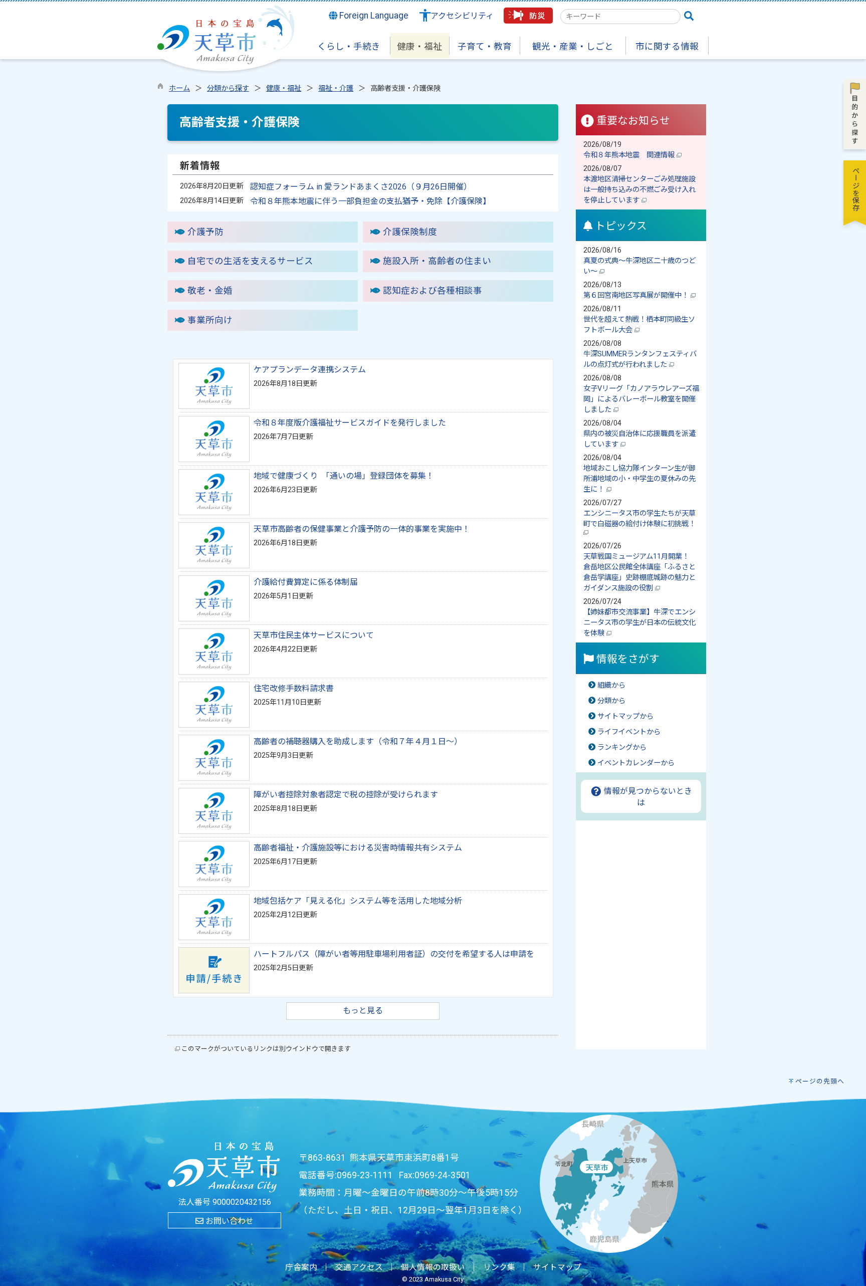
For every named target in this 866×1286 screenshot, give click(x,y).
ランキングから (621, 747)
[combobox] (620, 17)
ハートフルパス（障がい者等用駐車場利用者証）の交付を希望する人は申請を (394, 954)
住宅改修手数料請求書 (294, 688)
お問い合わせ (228, 1221)
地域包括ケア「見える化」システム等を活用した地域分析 (358, 901)
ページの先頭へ (819, 1081)
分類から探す (228, 88)
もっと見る (363, 1010)
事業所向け (210, 320)
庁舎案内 (301, 1267)
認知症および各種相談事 (432, 291)
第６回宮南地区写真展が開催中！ (637, 295)
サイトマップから (625, 716)
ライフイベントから (629, 732)
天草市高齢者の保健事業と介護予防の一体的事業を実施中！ (362, 529)
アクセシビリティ (462, 16)
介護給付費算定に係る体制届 (306, 582)
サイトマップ (557, 1267)
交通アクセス (359, 1267)
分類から (611, 701)
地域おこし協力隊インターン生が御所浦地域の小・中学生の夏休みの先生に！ (639, 479)
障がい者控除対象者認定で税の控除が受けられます (346, 794)
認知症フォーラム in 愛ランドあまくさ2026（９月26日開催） (361, 186)
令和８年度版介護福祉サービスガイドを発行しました (350, 422)
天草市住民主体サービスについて (314, 635)
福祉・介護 (335, 88)
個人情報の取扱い (433, 1267)
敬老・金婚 (210, 291)
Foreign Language (372, 16)
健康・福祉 (283, 88)
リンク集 (499, 1267)
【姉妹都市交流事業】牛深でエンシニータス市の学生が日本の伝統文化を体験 (639, 622)
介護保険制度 (410, 232)
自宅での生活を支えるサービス (250, 261)
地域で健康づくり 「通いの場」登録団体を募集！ (344, 476)
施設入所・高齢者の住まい (437, 261)
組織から (611, 685)
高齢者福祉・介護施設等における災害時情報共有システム (358, 847)
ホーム (179, 88)
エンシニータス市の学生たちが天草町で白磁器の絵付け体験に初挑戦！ (640, 518)
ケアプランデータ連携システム (310, 369)
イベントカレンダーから (636, 763)
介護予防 (205, 232)
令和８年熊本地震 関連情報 (630, 155)
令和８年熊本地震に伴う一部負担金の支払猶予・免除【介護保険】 (370, 201)
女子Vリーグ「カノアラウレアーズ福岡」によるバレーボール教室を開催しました (641, 399)
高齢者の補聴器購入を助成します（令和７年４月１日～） (358, 741)
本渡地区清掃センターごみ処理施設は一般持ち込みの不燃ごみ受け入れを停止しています (639, 189)
